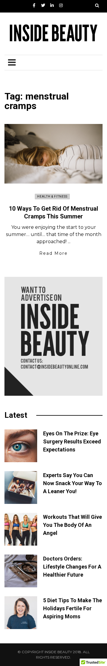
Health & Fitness (52, 196)
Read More (53, 253)
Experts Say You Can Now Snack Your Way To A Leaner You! (72, 483)
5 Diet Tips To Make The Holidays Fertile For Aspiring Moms (72, 608)
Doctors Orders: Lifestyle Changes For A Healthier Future (72, 566)
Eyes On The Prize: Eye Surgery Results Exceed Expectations (72, 441)
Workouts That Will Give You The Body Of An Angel (72, 525)
